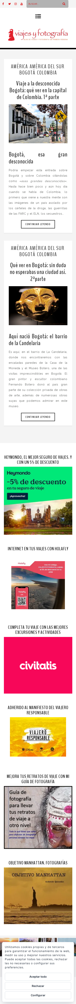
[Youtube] (23, 4)
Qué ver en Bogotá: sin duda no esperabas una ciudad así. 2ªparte (38, 272)
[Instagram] (17, 4)
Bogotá (27, 72)
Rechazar (38, 986)
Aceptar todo (38, 976)
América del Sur (47, 66)
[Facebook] (5, 4)
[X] (11, 4)
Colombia (47, 72)
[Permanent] (38, 123)
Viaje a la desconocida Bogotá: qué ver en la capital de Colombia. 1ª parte (38, 90)
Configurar (38, 995)
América (19, 66)
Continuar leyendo (38, 224)
